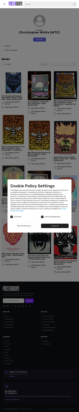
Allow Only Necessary (24, 226)
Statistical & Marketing (52, 217)
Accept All (54, 226)
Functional (17, 217)
